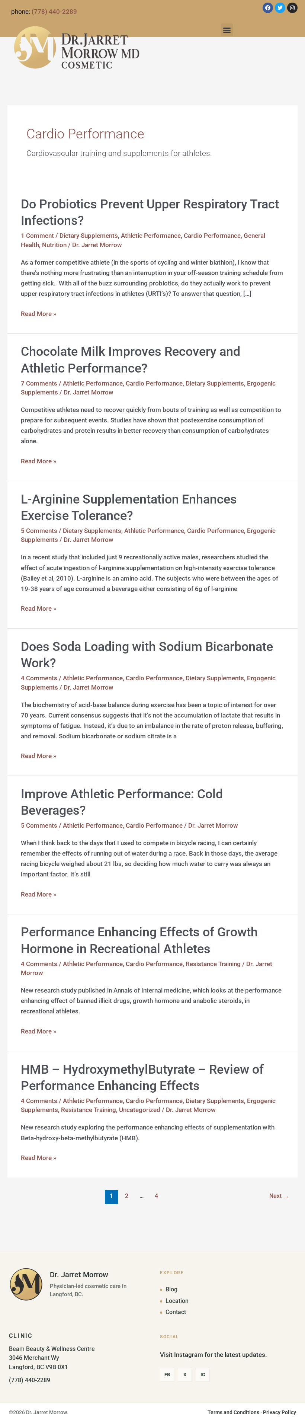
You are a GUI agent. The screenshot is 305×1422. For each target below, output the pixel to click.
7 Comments (39, 383)
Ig (202, 1374)
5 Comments (39, 530)
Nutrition (54, 245)
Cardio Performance (212, 235)
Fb (167, 1374)
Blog (171, 1289)
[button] (227, 29)
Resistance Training (213, 964)
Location (177, 1301)
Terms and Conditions (233, 1412)
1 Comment (37, 235)
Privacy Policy (279, 1412)
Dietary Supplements (89, 235)
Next (279, 1196)
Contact (176, 1312)
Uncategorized (139, 1109)
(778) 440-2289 (54, 11)
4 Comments (39, 678)
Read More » (38, 313)
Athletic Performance (151, 235)
